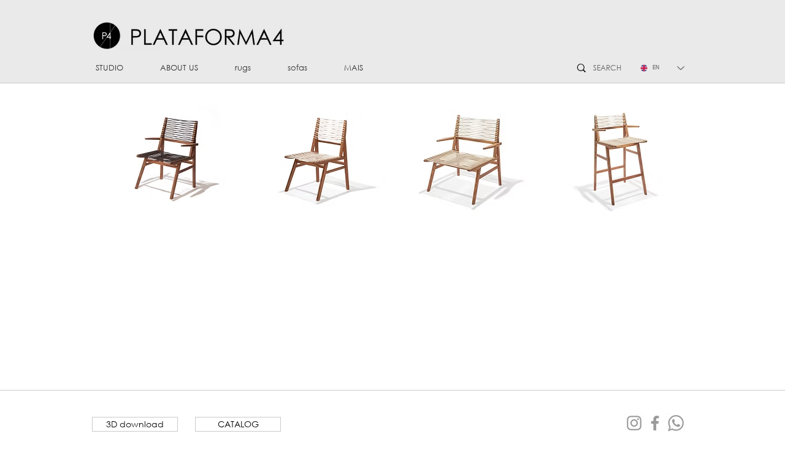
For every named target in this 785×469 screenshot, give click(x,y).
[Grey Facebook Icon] (655, 423)
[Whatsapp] (676, 423)
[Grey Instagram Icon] (634, 423)
